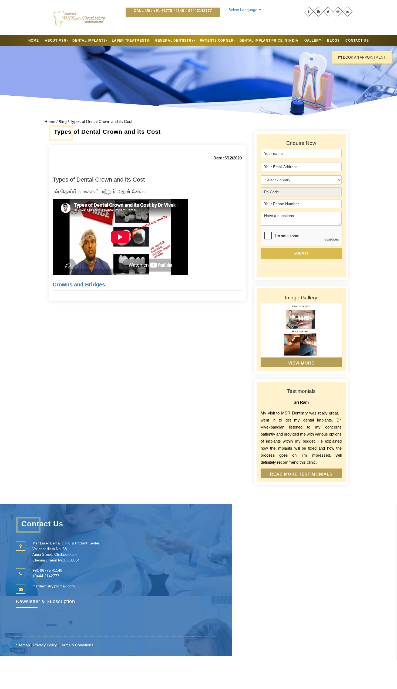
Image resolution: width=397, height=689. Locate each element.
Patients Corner (217, 40)
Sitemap (23, 645)
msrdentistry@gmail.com (53, 586)
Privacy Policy (45, 645)
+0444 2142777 (45, 576)
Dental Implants (89, 40)
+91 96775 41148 (168, 11)
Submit (301, 253)
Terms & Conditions (76, 645)
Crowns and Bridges (79, 284)
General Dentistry (174, 40)
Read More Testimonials (301, 474)
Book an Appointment (363, 57)
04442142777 (200, 11)
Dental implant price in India (269, 40)
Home (33, 40)
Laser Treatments (130, 40)
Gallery (312, 40)
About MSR (55, 40)
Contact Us (357, 40)
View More (301, 363)
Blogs (333, 40)
